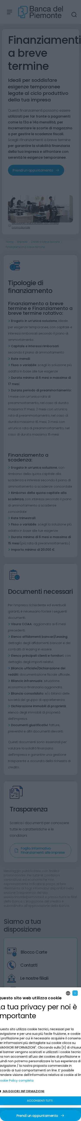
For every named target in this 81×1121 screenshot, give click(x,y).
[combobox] (68, 993)
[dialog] (40, 1054)
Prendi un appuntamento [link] (37, 1115)
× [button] (75, 993)
